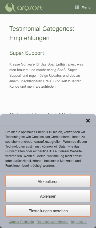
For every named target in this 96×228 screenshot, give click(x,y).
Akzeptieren (48, 181)
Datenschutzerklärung (53, 221)
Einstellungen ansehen (48, 210)
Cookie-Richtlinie (21, 221)
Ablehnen (48, 196)
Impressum (79, 221)
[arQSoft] (24, 7)
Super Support (26, 52)
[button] (88, 120)
